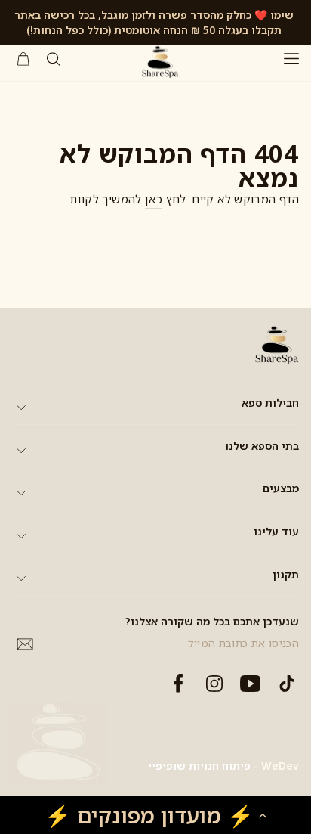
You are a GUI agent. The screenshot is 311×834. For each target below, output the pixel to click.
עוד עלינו (276, 531)
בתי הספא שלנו (262, 446)
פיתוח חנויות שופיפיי (199, 765)
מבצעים (281, 488)
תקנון (286, 574)
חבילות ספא (270, 402)
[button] (155, 815)
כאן (153, 198)
